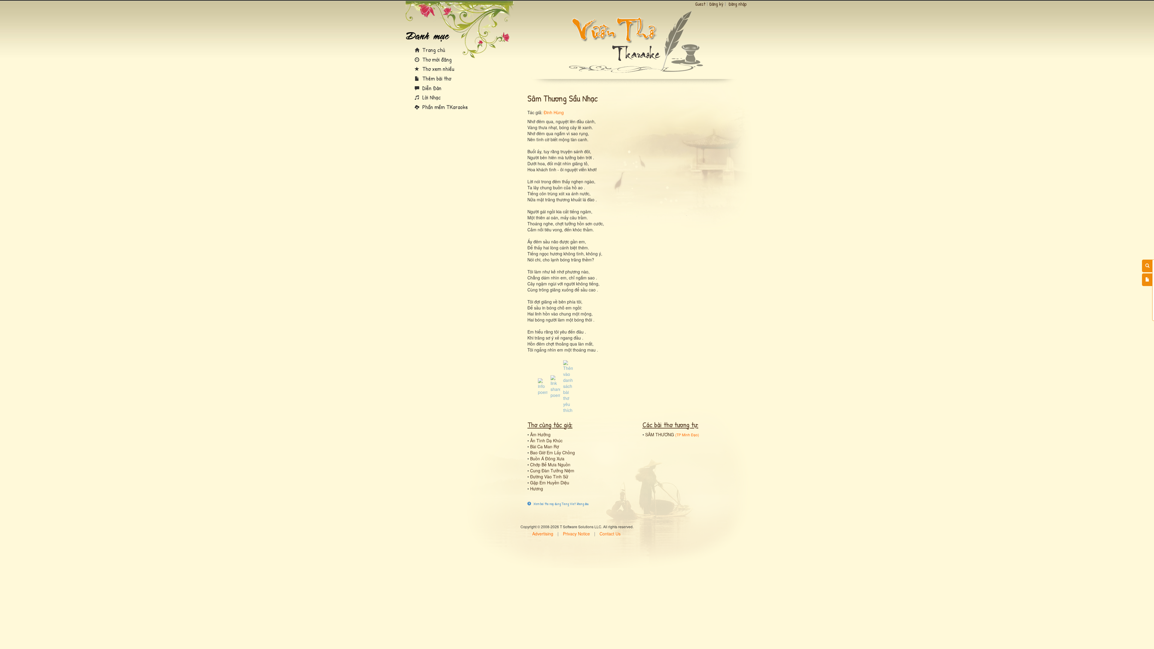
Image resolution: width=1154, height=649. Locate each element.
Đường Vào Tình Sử (549, 477)
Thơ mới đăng (436, 59)
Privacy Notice (576, 534)
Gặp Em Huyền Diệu (549, 483)
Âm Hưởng (540, 434)
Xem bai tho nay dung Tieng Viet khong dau (561, 503)
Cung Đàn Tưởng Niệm (552, 471)
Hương (536, 489)
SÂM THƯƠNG (659, 434)
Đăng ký (716, 4)
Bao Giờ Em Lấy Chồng (552, 452)
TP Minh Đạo (687, 434)
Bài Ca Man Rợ (544, 446)
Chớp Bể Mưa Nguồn (550, 465)
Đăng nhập (737, 4)
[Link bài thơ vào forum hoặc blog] (555, 386)
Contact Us (610, 534)
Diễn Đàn (431, 88)
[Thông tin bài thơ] (543, 386)
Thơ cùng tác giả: (549, 424)
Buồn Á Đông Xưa (547, 459)
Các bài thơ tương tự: (670, 424)
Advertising (542, 534)
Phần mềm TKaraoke (444, 107)
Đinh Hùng (554, 112)
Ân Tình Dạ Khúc (546, 440)
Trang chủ (433, 50)
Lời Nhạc (431, 97)
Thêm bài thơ (436, 78)
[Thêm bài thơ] (1147, 279)
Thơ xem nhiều (437, 69)
